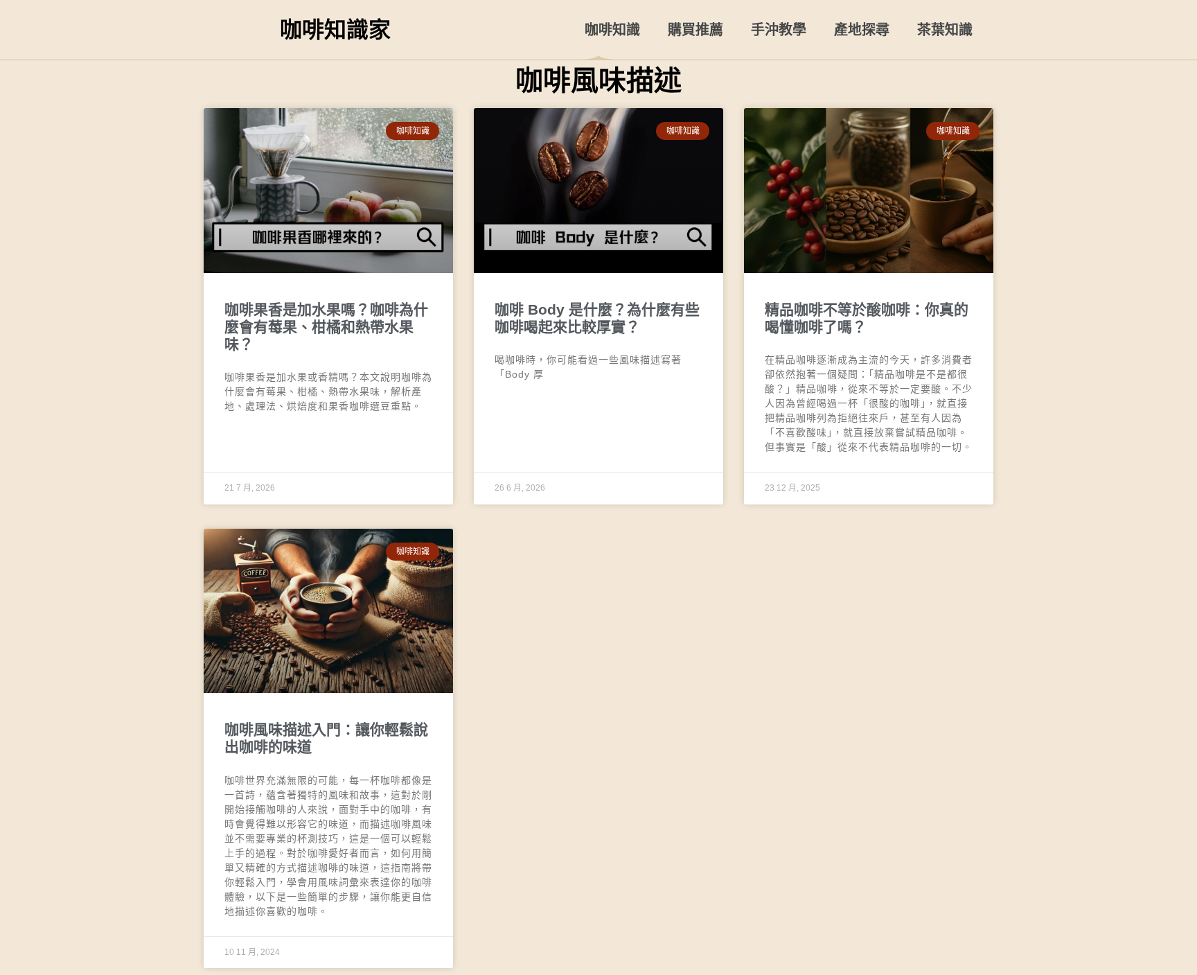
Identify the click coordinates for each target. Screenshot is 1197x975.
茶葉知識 (945, 29)
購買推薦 (695, 29)
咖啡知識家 (335, 29)
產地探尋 (861, 29)
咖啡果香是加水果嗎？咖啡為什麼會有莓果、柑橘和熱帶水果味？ (326, 326)
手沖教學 (778, 29)
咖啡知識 (612, 29)
